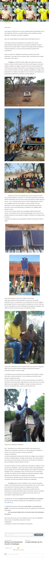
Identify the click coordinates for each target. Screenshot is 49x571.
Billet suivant (27, 540)
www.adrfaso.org (9, 502)
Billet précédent (8, 540)
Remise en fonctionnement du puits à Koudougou (14, 543)
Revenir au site (7, 2)
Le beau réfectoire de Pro (33, 542)
